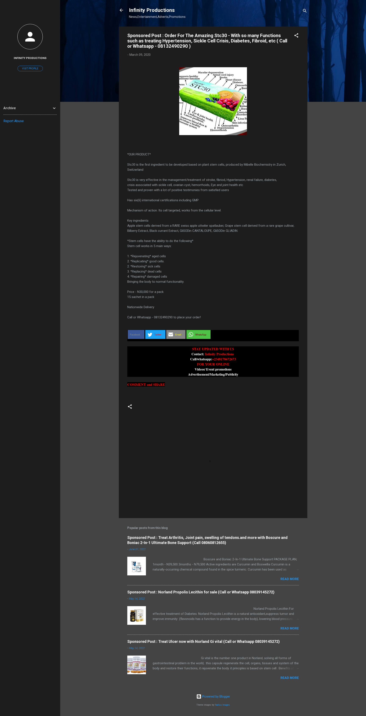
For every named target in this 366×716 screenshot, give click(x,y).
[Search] (304, 11)
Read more (289, 579)
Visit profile (30, 68)
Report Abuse (13, 121)
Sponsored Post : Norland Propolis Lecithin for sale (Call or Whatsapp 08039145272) (200, 592)
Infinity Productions (152, 10)
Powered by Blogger (215, 696)
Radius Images (222, 704)
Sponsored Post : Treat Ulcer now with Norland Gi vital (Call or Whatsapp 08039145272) (203, 641)
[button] (296, 36)
